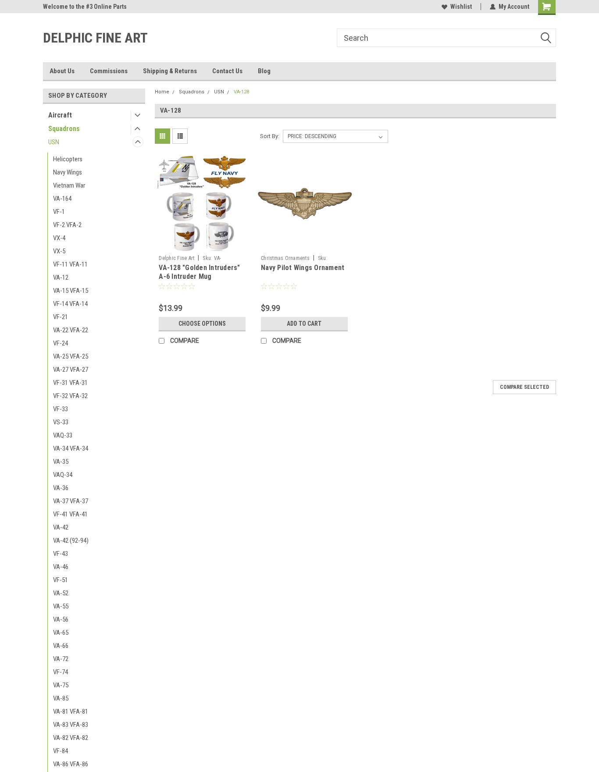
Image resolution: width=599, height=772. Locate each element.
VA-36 (60, 488)
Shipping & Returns (170, 71)
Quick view (202, 244)
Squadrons (64, 129)
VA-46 (60, 567)
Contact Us (227, 71)
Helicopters (67, 159)
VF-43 (60, 554)
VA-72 (60, 659)
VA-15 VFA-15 (70, 291)
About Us (62, 71)
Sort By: (269, 136)
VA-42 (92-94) (71, 540)
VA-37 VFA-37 (70, 501)
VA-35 (60, 462)
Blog (264, 71)
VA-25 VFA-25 (70, 356)
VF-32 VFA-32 (70, 396)
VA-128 (241, 92)
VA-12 (60, 277)
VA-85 (60, 698)
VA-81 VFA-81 (70, 711)
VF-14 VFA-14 (70, 304)
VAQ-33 (62, 435)
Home (162, 92)
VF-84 (60, 751)
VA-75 (60, 685)
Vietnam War (69, 185)
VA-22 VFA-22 (70, 330)
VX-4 (59, 238)
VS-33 (60, 422)
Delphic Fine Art (176, 258)
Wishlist (461, 6)
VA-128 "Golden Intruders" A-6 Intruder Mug (199, 272)
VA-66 (60, 646)
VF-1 (59, 212)
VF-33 (60, 409)
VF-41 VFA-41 (70, 514)
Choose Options (202, 323)
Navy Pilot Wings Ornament (302, 267)
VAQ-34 (62, 475)
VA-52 (60, 593)
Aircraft (60, 115)
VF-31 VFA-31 (70, 383)
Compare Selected (524, 387)
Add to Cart (304, 323)
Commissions (109, 71)
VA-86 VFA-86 (70, 764)
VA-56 (60, 619)
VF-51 (60, 580)
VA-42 (60, 527)
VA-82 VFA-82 (70, 738)
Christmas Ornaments (285, 258)
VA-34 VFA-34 (70, 448)
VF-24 (60, 343)
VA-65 (60, 633)
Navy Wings (67, 172)
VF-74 (60, 672)
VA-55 (60, 606)
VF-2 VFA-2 (67, 225)
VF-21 (60, 317)
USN (53, 142)
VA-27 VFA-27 (70, 370)
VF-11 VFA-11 (70, 264)
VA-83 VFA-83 (70, 725)
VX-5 (59, 251)
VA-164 (62, 199)
